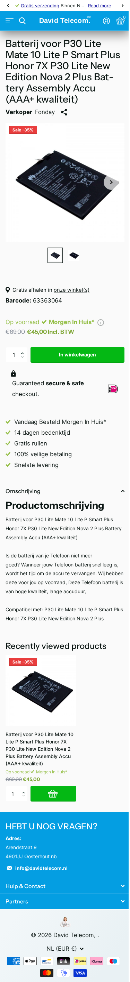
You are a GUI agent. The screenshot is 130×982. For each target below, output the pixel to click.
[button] (24, 349)
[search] (22, 21)
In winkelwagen (77, 354)
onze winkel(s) (71, 290)
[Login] (106, 21)
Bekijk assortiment (10, 21)
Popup (100, 322)
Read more (99, 5)
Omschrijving (23, 491)
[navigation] (7, 5)
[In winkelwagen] (53, 794)
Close (65, 885)
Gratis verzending (40, 5)
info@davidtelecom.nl (41, 868)
